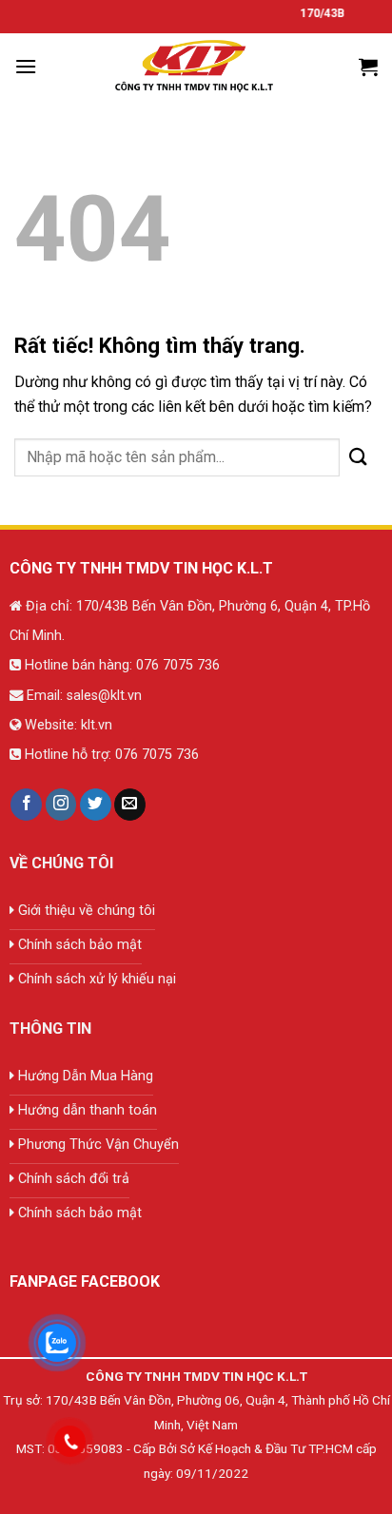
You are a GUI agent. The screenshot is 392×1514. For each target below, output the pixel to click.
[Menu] (25, 66)
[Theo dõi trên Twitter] (95, 804)
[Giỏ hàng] (368, 66)
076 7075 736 (176, 665)
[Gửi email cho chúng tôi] (130, 804)
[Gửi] (359, 457)
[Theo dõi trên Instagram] (61, 804)
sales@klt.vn (104, 696)
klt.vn (96, 725)
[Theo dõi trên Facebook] (26, 804)
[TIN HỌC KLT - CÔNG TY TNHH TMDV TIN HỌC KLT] (196, 66)
